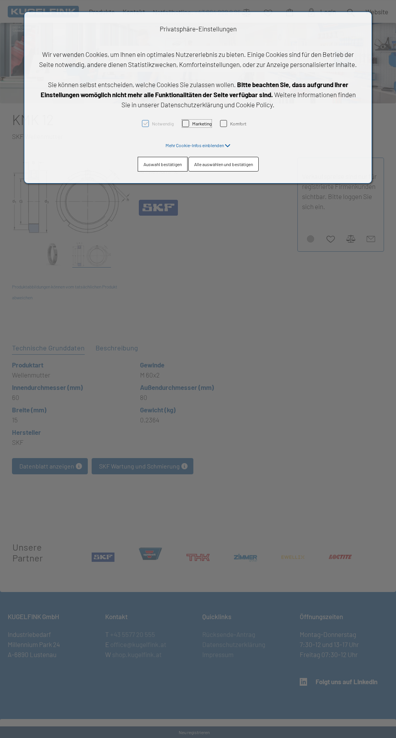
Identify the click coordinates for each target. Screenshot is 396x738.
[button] (198, 145)
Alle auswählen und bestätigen (223, 164)
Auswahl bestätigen (162, 164)
